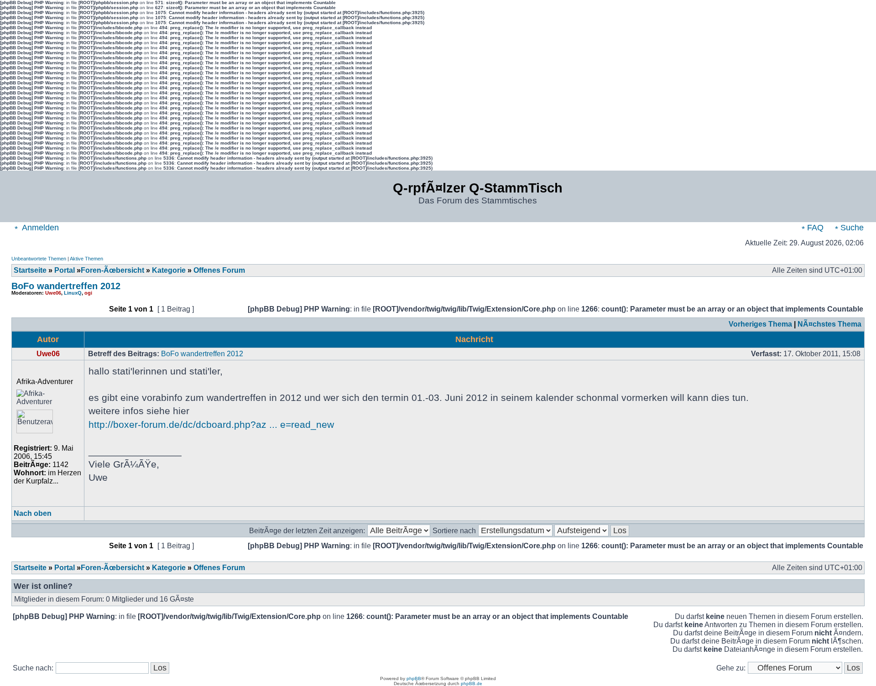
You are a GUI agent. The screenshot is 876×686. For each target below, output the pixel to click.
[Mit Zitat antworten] (838, 515)
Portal (64, 270)
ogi (88, 293)
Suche (851, 227)
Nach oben (33, 513)
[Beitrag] (748, 354)
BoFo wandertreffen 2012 (65, 286)
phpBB (414, 678)
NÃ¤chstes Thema (829, 324)
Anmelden (39, 227)
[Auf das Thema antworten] (83, 312)
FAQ (814, 227)
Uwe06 (53, 293)
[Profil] (104, 515)
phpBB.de (471, 683)
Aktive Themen (86, 258)
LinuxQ (73, 293)
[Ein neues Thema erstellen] (35, 312)
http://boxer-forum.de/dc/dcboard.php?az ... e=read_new (211, 424)
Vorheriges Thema (760, 324)
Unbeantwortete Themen (38, 258)
